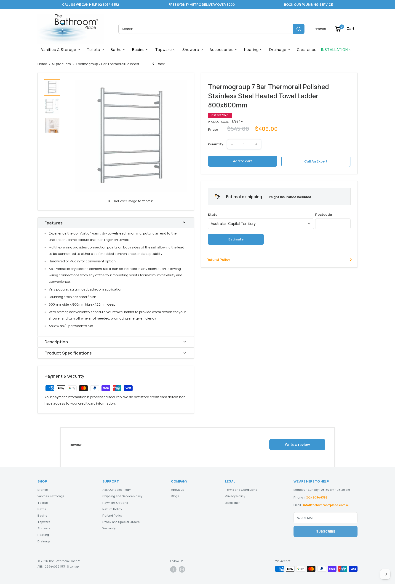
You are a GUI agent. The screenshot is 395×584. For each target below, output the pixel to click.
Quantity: (216, 144)
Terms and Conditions (241, 490)
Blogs (175, 496)
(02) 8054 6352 (316, 497)
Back (160, 63)
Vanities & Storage (50, 496)
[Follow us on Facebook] (173, 569)
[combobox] (205, 29)
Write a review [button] (297, 444)
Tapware (43, 522)
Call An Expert (316, 161)
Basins (42, 515)
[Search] (298, 29)
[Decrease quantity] (232, 144)
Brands (320, 28)
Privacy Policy (235, 496)
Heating (43, 535)
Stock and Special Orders (121, 522)
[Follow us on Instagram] (182, 569)
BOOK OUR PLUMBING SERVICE (308, 4)
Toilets (42, 503)
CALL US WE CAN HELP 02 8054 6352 (90, 4)
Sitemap (73, 566)
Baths (41, 509)
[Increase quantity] (256, 144)
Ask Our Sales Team (116, 490)
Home (42, 63)
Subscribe (325, 531)
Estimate (235, 239)
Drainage (44, 541)
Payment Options (115, 503)
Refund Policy (218, 259)
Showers (43, 528)
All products (61, 63)
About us (177, 490)
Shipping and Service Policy (122, 496)
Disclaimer (232, 503)
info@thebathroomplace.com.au (326, 505)
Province (261, 214)
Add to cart (242, 161)
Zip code (333, 214)
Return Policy (112, 509)
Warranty (109, 528)
